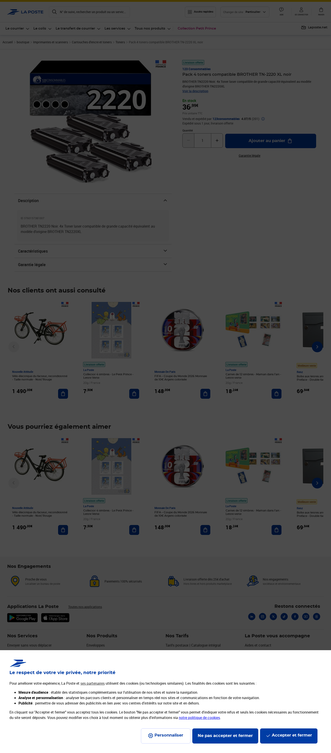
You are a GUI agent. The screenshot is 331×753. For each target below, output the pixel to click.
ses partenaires (92, 683)
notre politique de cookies (199, 717)
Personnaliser (168, 735)
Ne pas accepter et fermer (225, 736)
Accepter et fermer (292, 735)
